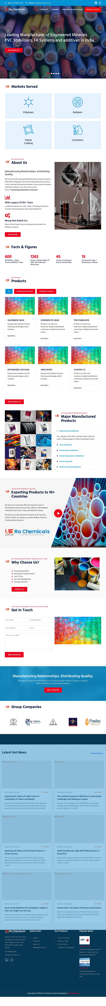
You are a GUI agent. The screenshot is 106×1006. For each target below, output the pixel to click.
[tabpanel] (53, 42)
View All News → (97, 753)
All (9, 291)
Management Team (39, 947)
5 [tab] (58, 73)
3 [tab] (54, 73)
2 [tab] (50, 73)
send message (14, 654)
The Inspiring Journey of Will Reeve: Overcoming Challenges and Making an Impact (79, 798)
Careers (35, 938)
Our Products (14, 47)
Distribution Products (46, 291)
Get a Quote (53, 690)
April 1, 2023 (83, 968)
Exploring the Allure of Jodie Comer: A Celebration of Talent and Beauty (22, 798)
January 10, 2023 (85, 946)
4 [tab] (56, 73)
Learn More (13, 234)
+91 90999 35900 (17, 3)
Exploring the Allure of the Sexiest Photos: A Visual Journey (25, 852)
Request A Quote (92, 9)
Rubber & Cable (63, 941)
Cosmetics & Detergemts (66, 947)
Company (55, 9)
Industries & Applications (72, 9)
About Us (36, 944)
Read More (11, 336)
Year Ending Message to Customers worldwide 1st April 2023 (89, 974)
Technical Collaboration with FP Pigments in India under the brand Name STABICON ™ (90, 952)
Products (44, 9)
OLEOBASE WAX (16, 320)
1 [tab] (47, 73)
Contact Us (19, 589)
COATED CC (80, 369)
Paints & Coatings (64, 938)
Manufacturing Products (25, 291)
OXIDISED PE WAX (50, 320)
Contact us (36, 941)
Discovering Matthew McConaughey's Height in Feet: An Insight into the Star (26, 909)
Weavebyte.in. (73, 993)
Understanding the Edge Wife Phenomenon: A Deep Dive (78, 852)
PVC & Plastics (63, 944)
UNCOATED (46, 369)
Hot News (45, 792)
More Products (14, 402)
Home (35, 9)
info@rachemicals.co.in (42, 3)
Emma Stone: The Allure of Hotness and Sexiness (79, 908)
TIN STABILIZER (81, 320)
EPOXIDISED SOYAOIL (19, 369)
